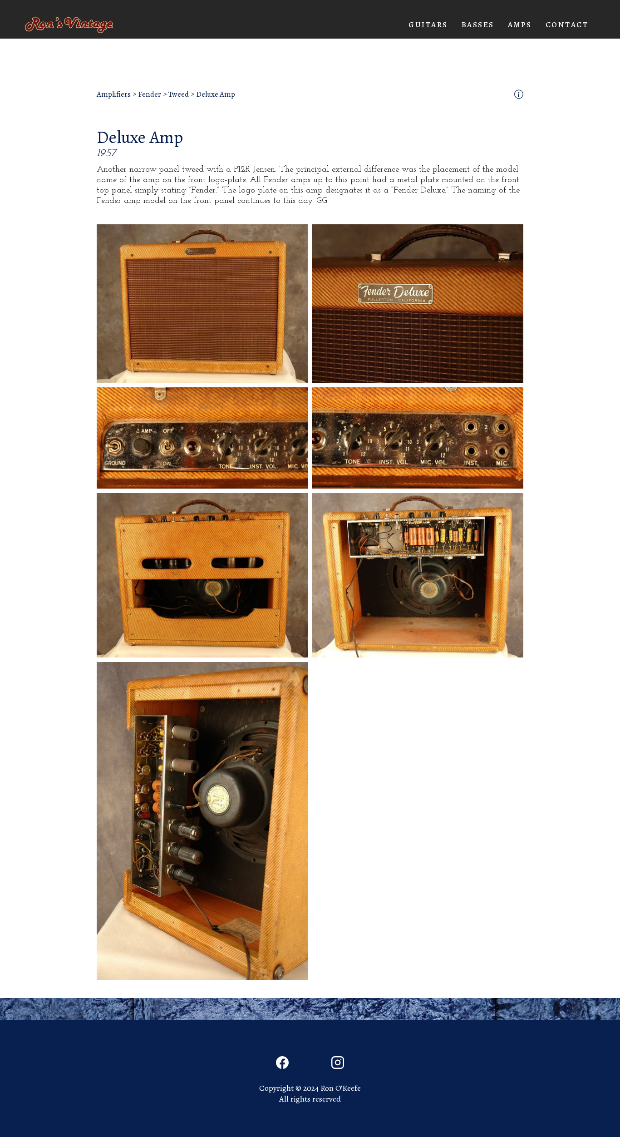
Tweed (178, 94)
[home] (69, 25)
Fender (149, 94)
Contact (567, 25)
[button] (428, 25)
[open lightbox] (202, 303)
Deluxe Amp (215, 94)
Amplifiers (114, 94)
